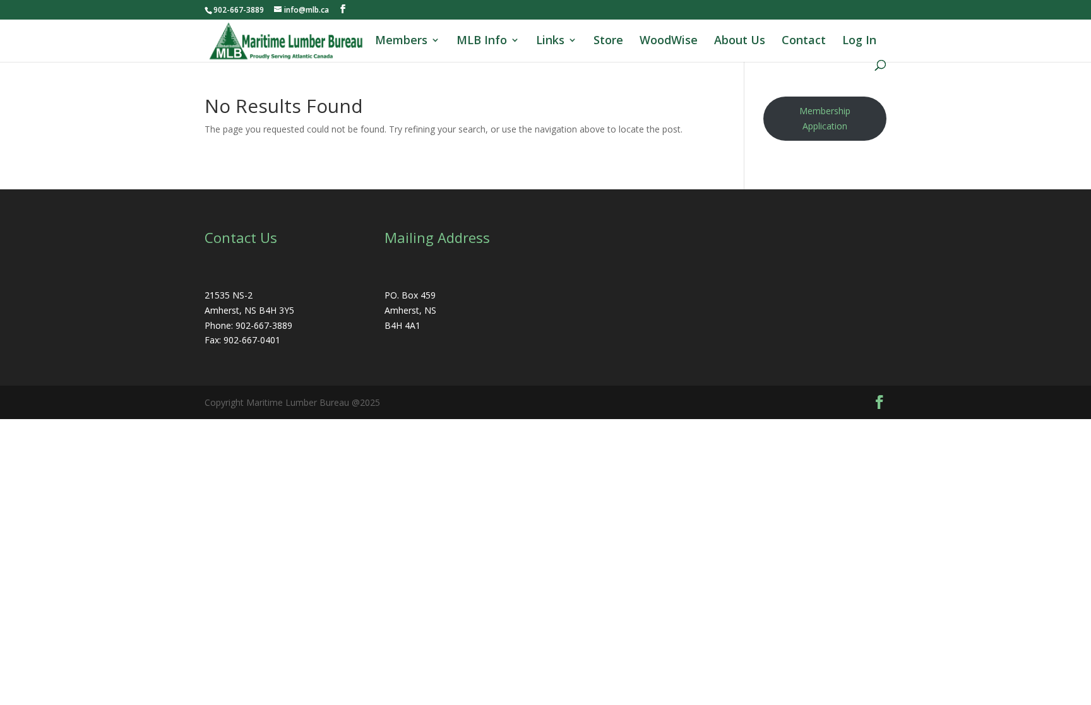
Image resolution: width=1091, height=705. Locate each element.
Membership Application (824, 118)
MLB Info (481, 41)
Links (550, 41)
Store (608, 41)
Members (401, 41)
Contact (804, 41)
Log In (859, 41)
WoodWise (669, 41)
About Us (739, 41)
